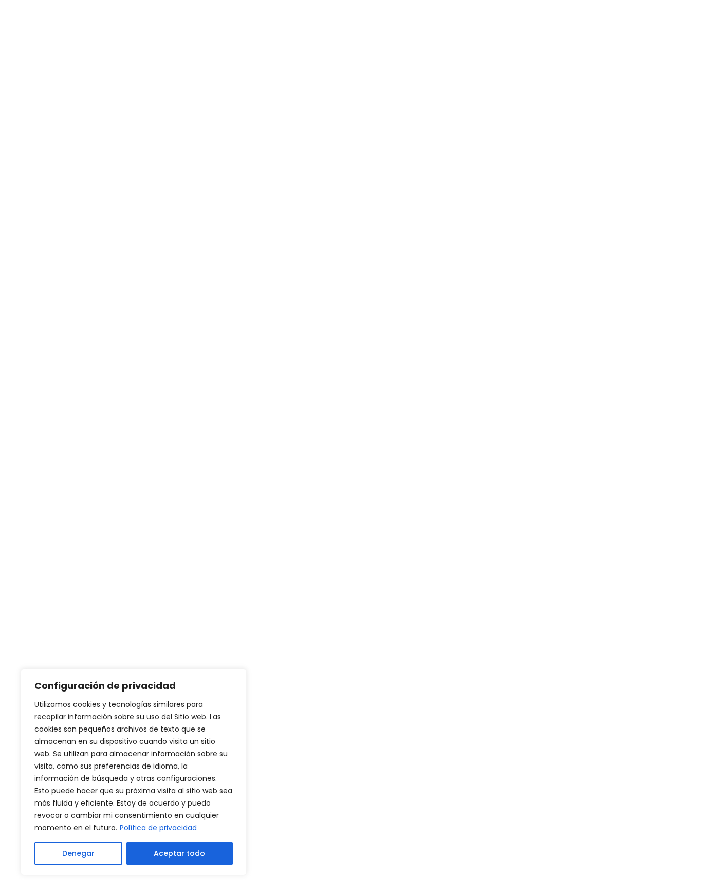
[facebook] (516, 706)
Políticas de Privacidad (604, 874)
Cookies (523, 874)
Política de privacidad (158, 828)
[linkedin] (544, 706)
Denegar (78, 853)
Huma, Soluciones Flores (253, 662)
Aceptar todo (179, 853)
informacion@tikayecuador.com (583, 644)
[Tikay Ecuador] (99, 41)
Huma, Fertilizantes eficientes (264, 645)
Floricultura (255, 364)
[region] (134, 772)
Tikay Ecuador (435, 677)
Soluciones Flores (332, 364)
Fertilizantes (188, 364)
